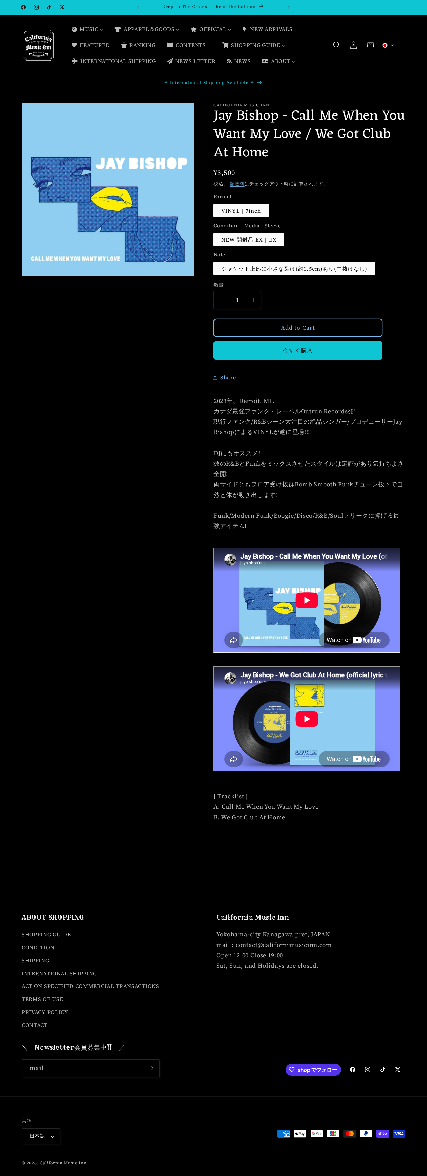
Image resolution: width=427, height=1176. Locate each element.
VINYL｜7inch (241, 210)
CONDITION (38, 947)
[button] (336, 45)
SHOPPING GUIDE (46, 934)
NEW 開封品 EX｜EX (249, 239)
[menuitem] (87, 29)
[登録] (150, 1068)
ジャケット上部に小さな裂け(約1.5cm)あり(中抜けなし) (294, 268)
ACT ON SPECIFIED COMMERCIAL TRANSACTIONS (90, 986)
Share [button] (228, 377)
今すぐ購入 (298, 350)
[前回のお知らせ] (138, 7)
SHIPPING (35, 960)
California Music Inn (63, 1163)
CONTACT (35, 1025)
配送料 (237, 184)
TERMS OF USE (42, 999)
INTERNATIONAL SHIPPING (59, 973)
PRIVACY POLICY (45, 1012)
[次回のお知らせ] (288, 7)
